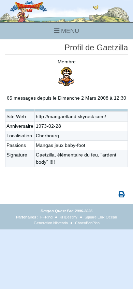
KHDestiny (68, 217)
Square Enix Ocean (101, 217)
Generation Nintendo (51, 223)
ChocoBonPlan (87, 223)
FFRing (46, 217)
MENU (69, 30)
